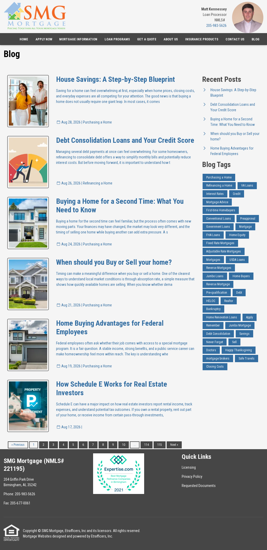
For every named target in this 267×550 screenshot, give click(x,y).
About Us (170, 39)
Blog (255, 39)
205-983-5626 (216, 25)
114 (146, 445)
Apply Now (43, 39)
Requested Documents (199, 486)
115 (159, 445)
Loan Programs (117, 39)
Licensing (189, 467)
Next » (174, 445)
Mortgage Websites (37, 536)
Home (24, 39)
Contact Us (235, 39)
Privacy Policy (192, 476)
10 (123, 445)
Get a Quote (146, 39)
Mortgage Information (78, 39)
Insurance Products (201, 39)
